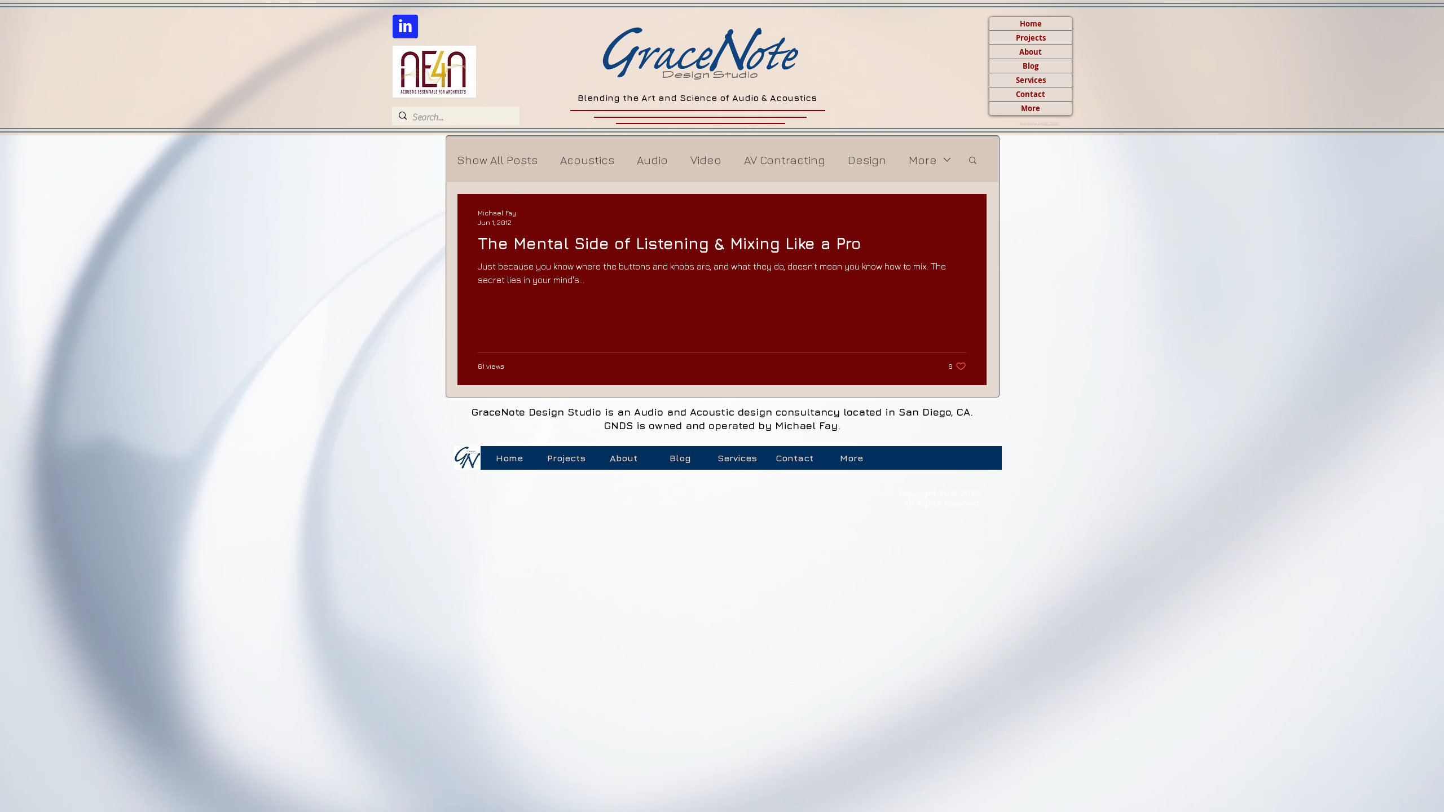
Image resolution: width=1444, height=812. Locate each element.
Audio (652, 159)
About (1030, 52)
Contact (1030, 94)
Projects (1031, 38)
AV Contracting (784, 159)
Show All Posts (497, 159)
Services (1031, 80)
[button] (972, 161)
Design (867, 159)
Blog (1030, 66)
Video (705, 159)
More (1030, 108)
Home (1031, 24)
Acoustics (587, 159)
